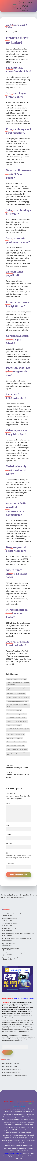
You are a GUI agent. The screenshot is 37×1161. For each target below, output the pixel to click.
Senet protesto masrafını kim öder (16, 742)
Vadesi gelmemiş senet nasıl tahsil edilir (16, 753)
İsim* (7, 826)
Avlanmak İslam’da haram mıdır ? (11, 914)
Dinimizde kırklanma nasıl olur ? (11, 948)
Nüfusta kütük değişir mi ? (9, 919)
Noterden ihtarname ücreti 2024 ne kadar (17, 705)
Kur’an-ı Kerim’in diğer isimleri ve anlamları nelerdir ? (17, 938)
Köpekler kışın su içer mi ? (9, 928)
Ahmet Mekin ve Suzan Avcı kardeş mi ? (13, 953)
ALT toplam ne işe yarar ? (9, 923)
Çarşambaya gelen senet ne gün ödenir (16, 689)
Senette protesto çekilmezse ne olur (17, 749)
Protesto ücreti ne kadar (13, 725)
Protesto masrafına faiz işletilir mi (16, 717)
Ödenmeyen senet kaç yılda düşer (16, 714)
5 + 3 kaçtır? (10, 864)
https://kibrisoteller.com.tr (9, 897)
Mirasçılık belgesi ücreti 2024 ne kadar (18, 697)
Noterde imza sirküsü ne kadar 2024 (17, 701)
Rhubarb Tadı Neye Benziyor (17, 768)
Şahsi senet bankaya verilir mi (15, 734)
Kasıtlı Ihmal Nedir (7, 1063)
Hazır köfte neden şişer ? (9, 943)
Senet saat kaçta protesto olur (15, 745)
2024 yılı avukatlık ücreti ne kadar (16, 679)
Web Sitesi (9, 843)
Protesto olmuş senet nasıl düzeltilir (17, 721)
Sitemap (21, 897)
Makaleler (14, 674)
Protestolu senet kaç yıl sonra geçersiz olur (18, 729)
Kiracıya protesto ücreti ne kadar (16, 693)
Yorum (8, 803)
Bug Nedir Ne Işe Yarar (8, 1069)
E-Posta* (8, 835)
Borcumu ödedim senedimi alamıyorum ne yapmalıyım (18, 683)
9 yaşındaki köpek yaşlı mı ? (10, 958)
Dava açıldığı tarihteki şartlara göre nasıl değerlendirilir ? (18, 933)
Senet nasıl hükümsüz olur (14, 738)
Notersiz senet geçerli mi (14, 710)
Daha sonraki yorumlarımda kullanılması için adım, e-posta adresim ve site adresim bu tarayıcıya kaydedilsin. (18, 857)
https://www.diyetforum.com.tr (10, 895)
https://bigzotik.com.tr (29, 895)
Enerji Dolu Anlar (25, 4)
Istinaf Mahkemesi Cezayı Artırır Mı (11, 1075)
